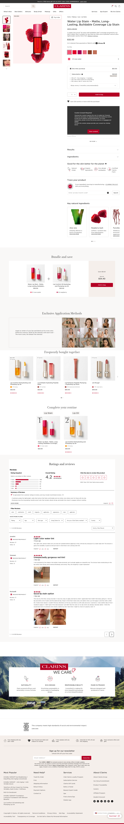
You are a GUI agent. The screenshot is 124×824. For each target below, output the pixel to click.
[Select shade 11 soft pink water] (84, 52)
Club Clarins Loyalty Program (73, 777)
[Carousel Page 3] (94, 241)
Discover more (74, 234)
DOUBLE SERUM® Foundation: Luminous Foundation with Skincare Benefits (16, 797)
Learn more (35, 728)
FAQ (35, 780)
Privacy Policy (61, 765)
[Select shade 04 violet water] (79, 52)
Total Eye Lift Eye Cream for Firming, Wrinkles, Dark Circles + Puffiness (16, 788)
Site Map (62, 813)
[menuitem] (112, 6)
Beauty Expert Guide (70, 790)
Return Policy (38, 787)
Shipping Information (41, 783)
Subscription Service (70, 780)
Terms (54, 765)
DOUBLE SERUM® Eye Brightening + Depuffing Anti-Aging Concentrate (16, 778)
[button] (6, 19)
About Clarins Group (100, 777)
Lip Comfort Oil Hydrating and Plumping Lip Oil (14, 803)
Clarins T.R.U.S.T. (111, 184)
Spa (64, 793)
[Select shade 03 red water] (74, 52)
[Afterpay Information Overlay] (104, 43)
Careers (96, 789)
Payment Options (39, 790)
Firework (106, 120)
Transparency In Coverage (26, 816)
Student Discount (99, 797)
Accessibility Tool (9, 816)
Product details (93, 36)
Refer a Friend (68, 787)
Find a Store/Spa (69, 796)
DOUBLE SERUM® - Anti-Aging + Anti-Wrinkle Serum (16, 783)
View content (93, 131)
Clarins (76, 121)
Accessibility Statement (75, 813)
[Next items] (6, 68)
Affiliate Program (99, 793)
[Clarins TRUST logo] (70, 186)
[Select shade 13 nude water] (95, 52)
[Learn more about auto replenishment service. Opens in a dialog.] (82, 74)
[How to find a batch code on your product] (108, 193)
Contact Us (37, 793)
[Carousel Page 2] (93, 241)
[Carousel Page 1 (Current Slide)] (61, 397)
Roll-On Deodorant (10, 792)
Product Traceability (100, 785)
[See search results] (33, 6)
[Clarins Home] (62, 6)
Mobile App (67, 800)
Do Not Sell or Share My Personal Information (52, 816)
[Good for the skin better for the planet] (106, 164)
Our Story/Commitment (101, 781)
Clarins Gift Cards (69, 783)
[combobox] (93, 85)
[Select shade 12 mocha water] (89, 52)
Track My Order (39, 777)
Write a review (72, 29)
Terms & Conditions (38, 813)
